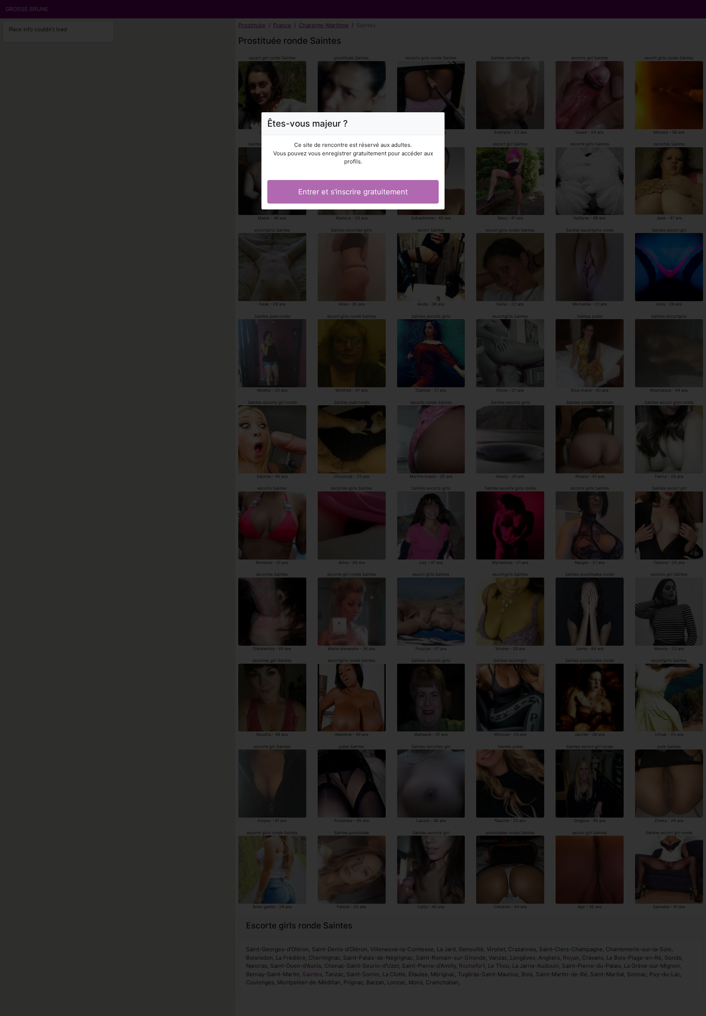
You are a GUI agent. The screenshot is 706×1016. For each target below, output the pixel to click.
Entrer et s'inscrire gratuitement (353, 191)
